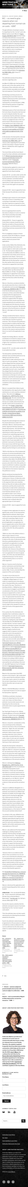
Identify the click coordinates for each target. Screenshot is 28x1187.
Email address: (6, 1093)
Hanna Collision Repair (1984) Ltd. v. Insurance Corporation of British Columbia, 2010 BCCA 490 (13, 877)
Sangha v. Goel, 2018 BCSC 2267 (14, 125)
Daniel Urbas (18, 16)
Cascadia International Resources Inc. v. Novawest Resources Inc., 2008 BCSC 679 (13, 717)
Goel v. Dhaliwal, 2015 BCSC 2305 (15, 66)
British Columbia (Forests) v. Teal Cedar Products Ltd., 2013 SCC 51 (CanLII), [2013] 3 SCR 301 (13, 652)
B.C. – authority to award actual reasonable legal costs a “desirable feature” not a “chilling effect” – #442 (6, 943)
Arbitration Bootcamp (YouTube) (11, 1144)
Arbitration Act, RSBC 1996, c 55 (11, 140)
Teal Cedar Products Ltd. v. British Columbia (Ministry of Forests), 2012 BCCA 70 (14, 648)
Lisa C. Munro (14, 1052)
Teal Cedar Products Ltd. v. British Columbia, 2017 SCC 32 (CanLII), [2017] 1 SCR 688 (13, 668)
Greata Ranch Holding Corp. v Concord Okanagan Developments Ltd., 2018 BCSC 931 (14, 873)
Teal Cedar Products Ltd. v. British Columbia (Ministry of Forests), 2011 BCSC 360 (13, 644)
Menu (25, 10)
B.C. (6, 975)
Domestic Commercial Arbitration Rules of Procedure (11, 161)
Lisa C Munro (11, 1171)
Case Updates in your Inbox (9, 1140)
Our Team (5, 1137)
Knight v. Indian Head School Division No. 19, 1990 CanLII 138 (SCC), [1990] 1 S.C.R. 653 (13, 407)
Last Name (5, 1085)
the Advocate (14, 898)
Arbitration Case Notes (8, 1134)
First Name (5, 1077)
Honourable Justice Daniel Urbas (11, 1056)
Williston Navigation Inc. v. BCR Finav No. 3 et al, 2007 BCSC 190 (12, 396)
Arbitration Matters (10, 3)
